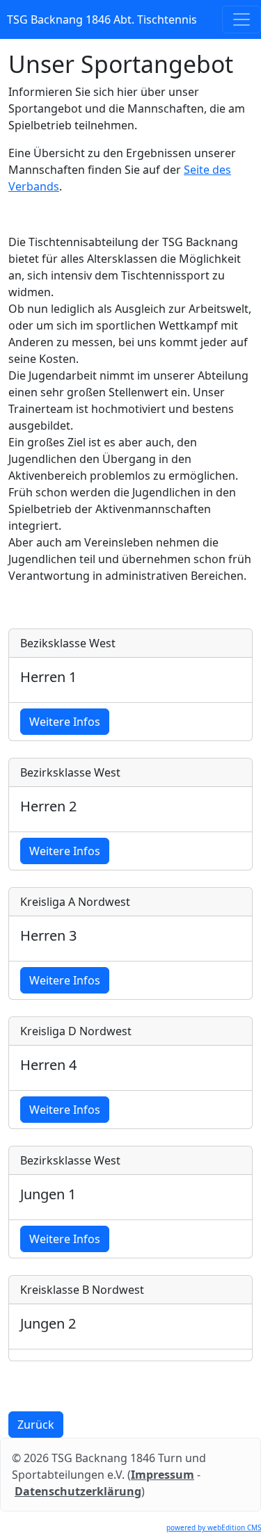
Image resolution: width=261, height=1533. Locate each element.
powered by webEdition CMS (213, 1527)
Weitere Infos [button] (64, 721)
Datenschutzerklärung (78, 1491)
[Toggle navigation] (241, 19)
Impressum (162, 1474)
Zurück (35, 1424)
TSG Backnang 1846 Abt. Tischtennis (102, 19)
